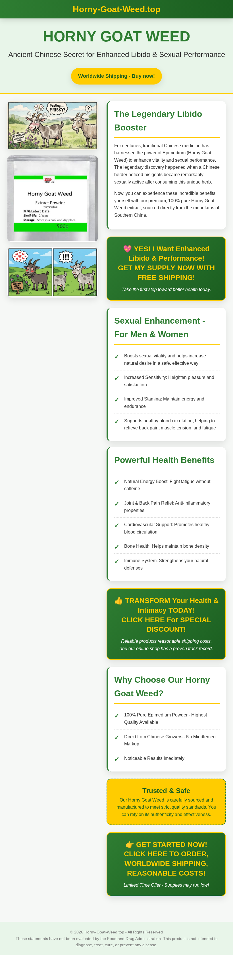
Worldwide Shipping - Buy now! (116, 76)
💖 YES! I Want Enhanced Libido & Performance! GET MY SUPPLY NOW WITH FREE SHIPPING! (166, 263)
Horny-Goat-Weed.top (116, 9)
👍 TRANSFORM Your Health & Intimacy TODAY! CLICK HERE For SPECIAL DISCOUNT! (166, 614)
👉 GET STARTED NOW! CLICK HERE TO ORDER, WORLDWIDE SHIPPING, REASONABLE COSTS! (166, 858)
